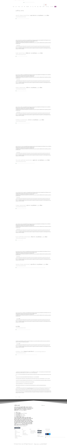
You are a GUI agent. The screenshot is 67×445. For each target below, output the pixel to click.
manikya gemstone (20, 46)
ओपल (37, 6)
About (14, 0)
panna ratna (46, 46)
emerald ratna (44, 80)
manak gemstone (38, 388)
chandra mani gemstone (35, 80)
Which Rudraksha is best (42, 390)
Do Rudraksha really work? (41, 387)
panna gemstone (43, 46)
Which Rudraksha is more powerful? (23, 391)
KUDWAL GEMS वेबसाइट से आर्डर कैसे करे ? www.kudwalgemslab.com (31, 351)
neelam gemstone (35, 46)
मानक (22, 6)
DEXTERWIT (44, 444)
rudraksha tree (17, 390)
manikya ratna (24, 46)
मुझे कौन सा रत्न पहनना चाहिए (35, 82)
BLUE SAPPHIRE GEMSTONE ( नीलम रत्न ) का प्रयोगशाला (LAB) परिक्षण (31, 237)
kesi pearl (47, 80)
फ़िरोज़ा (40, 6)
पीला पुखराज (27, 6)
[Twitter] (49, 434)
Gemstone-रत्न (18, 45)
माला (16, 6)
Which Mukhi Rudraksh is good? (35, 390)
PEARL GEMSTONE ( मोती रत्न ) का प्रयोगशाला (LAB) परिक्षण (29, 87)
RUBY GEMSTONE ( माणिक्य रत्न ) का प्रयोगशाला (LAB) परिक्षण (29, 53)
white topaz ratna (40, 47)
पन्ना (30, 6)
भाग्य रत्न (32, 82)
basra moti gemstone (18, 80)
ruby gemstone (28, 47)
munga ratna (31, 46)
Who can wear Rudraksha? (46, 391)
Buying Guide (17, 0)
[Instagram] (48, 434)
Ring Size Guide (21, 0)
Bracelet (19, 6)
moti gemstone (28, 46)
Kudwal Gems (47, 430)
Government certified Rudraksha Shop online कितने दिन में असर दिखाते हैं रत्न (25, 388)
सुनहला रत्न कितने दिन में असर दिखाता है (20, 48)
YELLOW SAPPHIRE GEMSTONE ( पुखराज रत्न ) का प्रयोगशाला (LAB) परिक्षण (33, 160)
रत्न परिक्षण (18, 326)
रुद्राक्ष (13, 6)
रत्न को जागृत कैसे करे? (41, 82)
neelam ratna (39, 46)
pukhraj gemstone (20, 47)
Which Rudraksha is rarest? (30, 391)
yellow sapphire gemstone (45, 47)
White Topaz (47, 6)
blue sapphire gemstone (24, 80)
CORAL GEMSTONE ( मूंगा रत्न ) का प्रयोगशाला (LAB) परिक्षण (29, 205)
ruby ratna (31, 47)
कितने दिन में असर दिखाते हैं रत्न (22, 82)
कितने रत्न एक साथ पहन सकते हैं (28, 82)
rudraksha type (21, 390)
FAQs (24, 0)
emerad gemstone (40, 80)
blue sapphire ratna (29, 80)
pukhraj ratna (24, 47)
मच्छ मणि (43, 6)
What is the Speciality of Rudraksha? (27, 390)
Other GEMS (51, 6)
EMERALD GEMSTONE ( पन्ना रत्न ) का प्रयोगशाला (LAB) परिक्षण (30, 120)
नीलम (35, 6)
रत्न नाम (43, 82)
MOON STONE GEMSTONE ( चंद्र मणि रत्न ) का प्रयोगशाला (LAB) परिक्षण (32, 264)
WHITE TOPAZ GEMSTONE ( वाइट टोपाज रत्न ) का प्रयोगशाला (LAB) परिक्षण (32, 15)
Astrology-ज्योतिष (18, 318)
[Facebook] (46, 434)
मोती (24, 6)
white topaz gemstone (35, 47)
